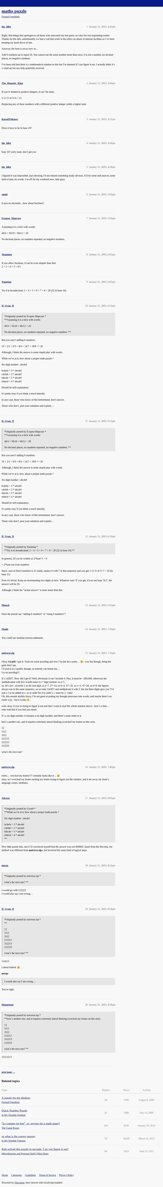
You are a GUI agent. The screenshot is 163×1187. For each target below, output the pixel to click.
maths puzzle (14, 11)
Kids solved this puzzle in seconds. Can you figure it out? (35, 1149)
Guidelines (30, 1175)
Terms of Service (47, 1175)
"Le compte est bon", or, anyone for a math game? (31, 1123)
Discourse (19, 1182)
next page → (8, 1072)
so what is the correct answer (18, 1136)
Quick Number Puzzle (14, 1110)
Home (5, 1175)
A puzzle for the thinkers (16, 1097)
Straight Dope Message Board (17, 3)
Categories (16, 1175)
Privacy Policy (66, 1175)
